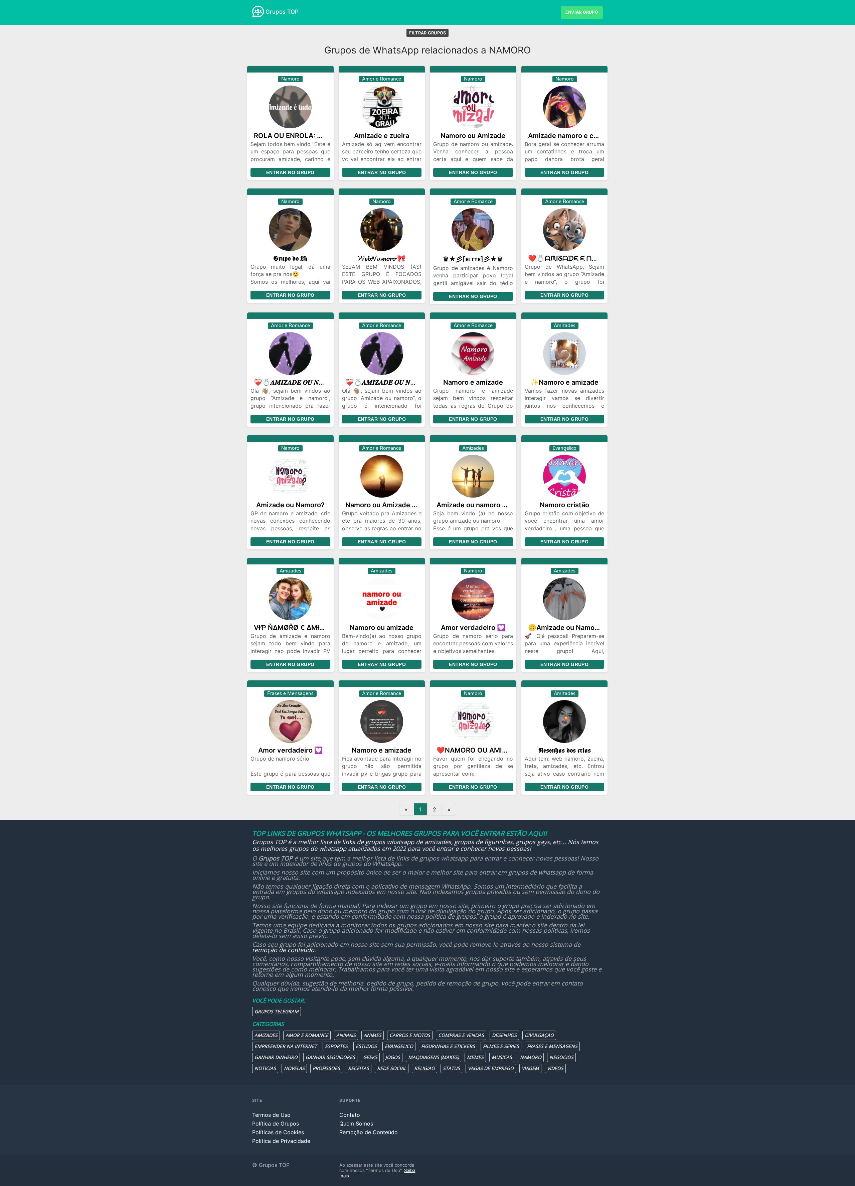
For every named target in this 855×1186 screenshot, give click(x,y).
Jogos (392, 1057)
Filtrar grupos (427, 32)
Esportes (336, 1046)
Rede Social (391, 1068)
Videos (555, 1068)
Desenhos (504, 1035)
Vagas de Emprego (491, 1068)
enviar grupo (581, 12)
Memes (475, 1057)
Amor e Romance (307, 1035)
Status (451, 1068)
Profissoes (326, 1068)
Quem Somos (356, 1123)
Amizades (266, 1035)
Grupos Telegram (276, 1011)
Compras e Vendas (461, 1035)
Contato (349, 1114)
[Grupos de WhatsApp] (258, 11)
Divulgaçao (539, 1035)
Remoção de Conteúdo (368, 1132)
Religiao (424, 1068)
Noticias (265, 1068)
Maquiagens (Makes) (433, 1057)
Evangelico (399, 1046)
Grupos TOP (282, 11)
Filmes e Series (501, 1046)
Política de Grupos (275, 1123)
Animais (346, 1035)
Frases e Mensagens (552, 1046)
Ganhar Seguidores (330, 1057)
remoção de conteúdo (283, 950)
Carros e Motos (409, 1035)
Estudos (366, 1046)
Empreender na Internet (285, 1046)
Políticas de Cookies (278, 1132)
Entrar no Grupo (290, 172)
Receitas (358, 1068)
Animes (372, 1035)
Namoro (530, 1057)
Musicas (502, 1057)
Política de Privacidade (281, 1141)
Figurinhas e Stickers (448, 1046)
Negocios (561, 1057)
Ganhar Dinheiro (276, 1057)
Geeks (370, 1057)
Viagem (530, 1068)
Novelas (294, 1068)
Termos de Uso (271, 1114)
